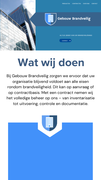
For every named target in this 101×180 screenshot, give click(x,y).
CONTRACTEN (76, 3)
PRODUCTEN (66, 3)
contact (65, 40)
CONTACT (94, 4)
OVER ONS (86, 4)
